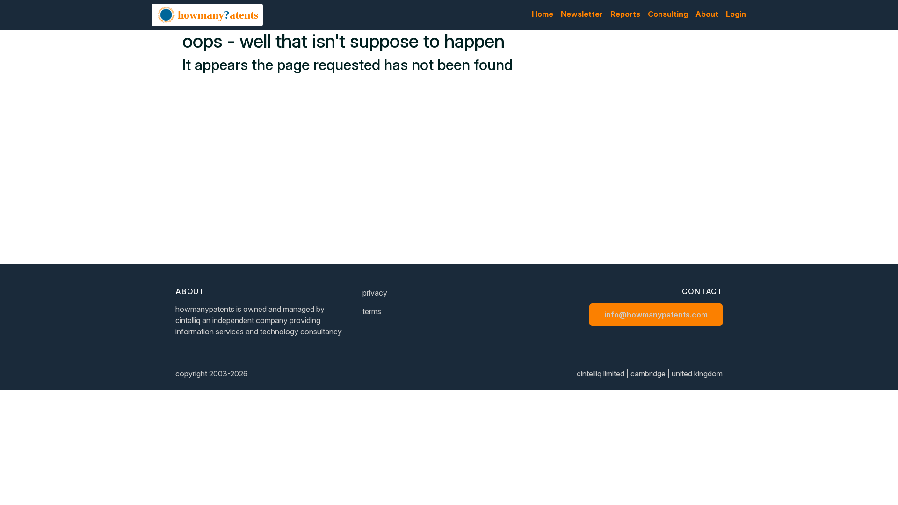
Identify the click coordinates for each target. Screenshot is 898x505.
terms (371, 311)
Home (542, 14)
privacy (374, 292)
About (706, 14)
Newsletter (582, 14)
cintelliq (187, 320)
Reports (625, 14)
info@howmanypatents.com (656, 314)
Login (736, 14)
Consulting (668, 14)
